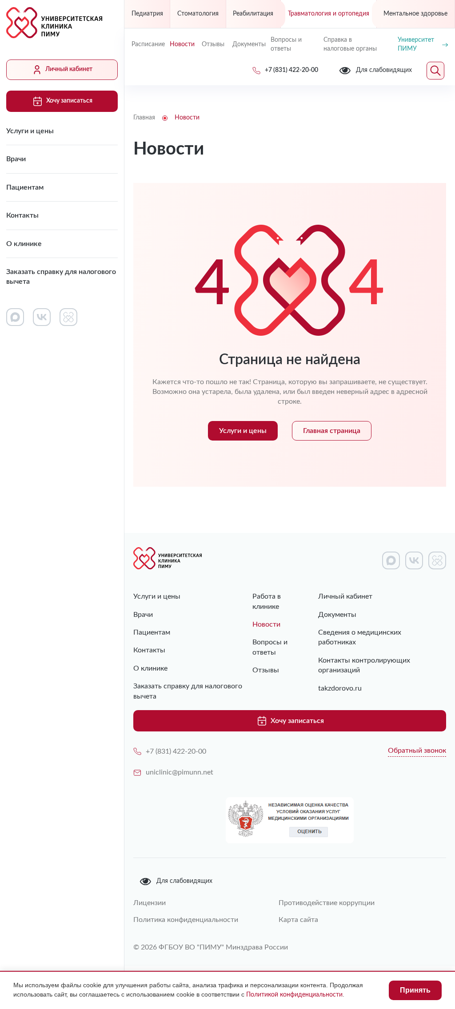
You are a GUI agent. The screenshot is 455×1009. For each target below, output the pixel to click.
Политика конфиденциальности (185, 919)
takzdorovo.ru (340, 688)
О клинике (24, 243)
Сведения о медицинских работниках (359, 637)
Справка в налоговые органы (350, 44)
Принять (415, 990)
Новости (182, 44)
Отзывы (213, 44)
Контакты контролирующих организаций (364, 665)
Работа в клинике (266, 601)
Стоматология (198, 14)
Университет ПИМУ (416, 44)
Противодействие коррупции (327, 902)
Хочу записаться (69, 101)
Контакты (22, 215)
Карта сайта (298, 919)
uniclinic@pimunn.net (179, 772)
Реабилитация (253, 14)
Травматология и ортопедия (328, 14)
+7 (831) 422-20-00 (176, 751)
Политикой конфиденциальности (294, 995)
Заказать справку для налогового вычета (61, 276)
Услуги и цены (30, 131)
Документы (247, 44)
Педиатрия (147, 14)
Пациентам (25, 187)
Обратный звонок (417, 750)
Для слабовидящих (184, 881)
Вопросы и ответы (286, 44)
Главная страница (331, 430)
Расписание (147, 44)
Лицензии (149, 902)
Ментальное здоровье (415, 14)
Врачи (16, 159)
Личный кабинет (68, 69)
